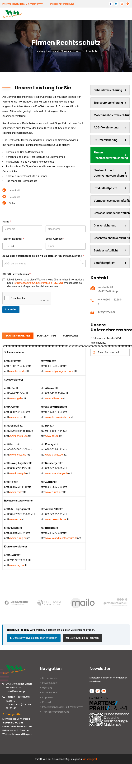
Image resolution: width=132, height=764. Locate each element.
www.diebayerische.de (58, 417)
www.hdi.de (51, 435)
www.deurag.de (17, 538)
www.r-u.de (15, 519)
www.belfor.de (17, 371)
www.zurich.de (53, 492)
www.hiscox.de (17, 454)
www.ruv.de (15, 492)
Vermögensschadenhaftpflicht (112, 200)
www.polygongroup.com (59, 371)
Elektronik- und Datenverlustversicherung (110, 172)
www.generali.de (18, 435)
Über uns (47, 687)
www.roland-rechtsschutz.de (61, 538)
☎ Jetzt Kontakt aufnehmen (82, 637)
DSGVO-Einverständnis (16, 274)
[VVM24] (12, 13)
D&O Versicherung (105, 140)
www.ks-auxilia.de (55, 519)
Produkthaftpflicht (105, 188)
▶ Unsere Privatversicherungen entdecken (33, 637)
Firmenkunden (50, 678)
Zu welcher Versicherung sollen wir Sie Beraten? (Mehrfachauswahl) (43, 255)
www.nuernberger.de (56, 473)
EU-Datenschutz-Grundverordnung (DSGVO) (38, 282)
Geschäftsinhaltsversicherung (112, 238)
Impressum (48, 697)
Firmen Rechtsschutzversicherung (111, 155)
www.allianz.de (53, 398)
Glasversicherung (105, 225)
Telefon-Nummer (13, 238)
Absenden (11, 309)
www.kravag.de (54, 454)
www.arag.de (16, 565)
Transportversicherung (108, 102)
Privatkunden (49, 683)
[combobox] (44, 263)
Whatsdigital (90, 759)
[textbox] (43, 263)
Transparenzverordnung (60, 3)
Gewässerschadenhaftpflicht (112, 213)
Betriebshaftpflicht (106, 250)
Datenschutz (49, 692)
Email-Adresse (55, 238)
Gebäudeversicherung (108, 90)
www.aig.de (15, 398)
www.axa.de (16, 417)
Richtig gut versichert (47, 51)
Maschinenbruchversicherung (112, 115)
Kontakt (46, 702)
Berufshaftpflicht (104, 262)
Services (66, 51)
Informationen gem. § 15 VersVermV (22, 3)
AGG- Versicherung (106, 127)
